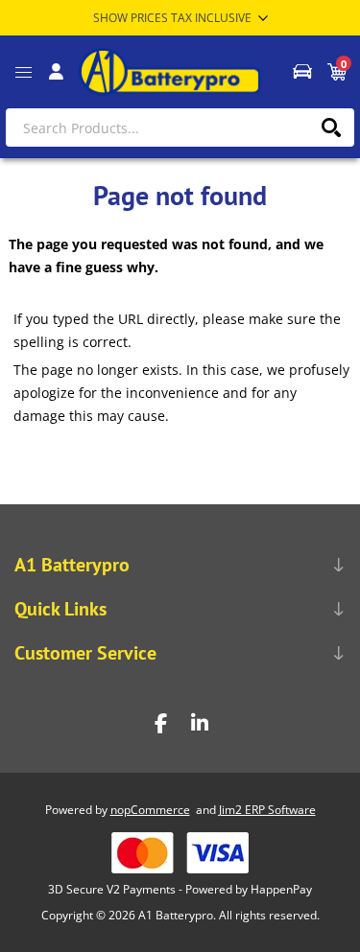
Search (330, 127)
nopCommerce (150, 809)
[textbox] (180, 127)
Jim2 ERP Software (267, 809)
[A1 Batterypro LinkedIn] (199, 723)
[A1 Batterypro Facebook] (161, 723)
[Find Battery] (301, 71)
